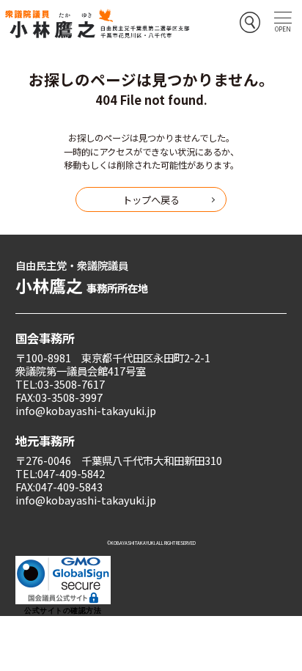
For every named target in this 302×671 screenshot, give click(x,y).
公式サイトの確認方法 (62, 610)
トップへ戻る (151, 199)
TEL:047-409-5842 (60, 473)
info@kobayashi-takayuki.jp (85, 410)
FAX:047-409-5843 (59, 486)
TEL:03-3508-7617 (60, 384)
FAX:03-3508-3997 (59, 397)
